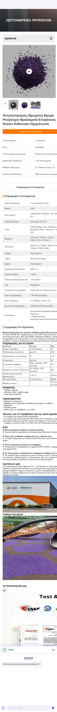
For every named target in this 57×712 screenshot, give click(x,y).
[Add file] (3, 708)
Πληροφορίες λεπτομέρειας (30, 187)
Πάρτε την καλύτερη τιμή (31, 132)
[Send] (53, 708)
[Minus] (53, 649)
